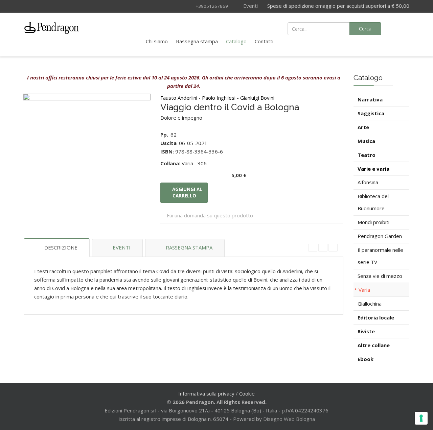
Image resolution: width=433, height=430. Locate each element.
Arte (363, 127)
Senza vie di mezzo (380, 275)
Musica (366, 141)
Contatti (264, 41)
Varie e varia (373, 168)
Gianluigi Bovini (257, 97)
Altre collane (374, 345)
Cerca (365, 28)
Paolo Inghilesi (219, 97)
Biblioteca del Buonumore (373, 202)
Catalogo (236, 41)
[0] (400, 28)
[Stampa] (322, 248)
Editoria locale (376, 317)
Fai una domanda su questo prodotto (210, 215)
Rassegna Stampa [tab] (189, 247)
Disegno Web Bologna (289, 418)
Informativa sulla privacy (206, 393)
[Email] (333, 248)
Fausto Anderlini (179, 97)
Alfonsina (368, 182)
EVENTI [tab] (122, 247)
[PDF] (312, 248)
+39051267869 (212, 6)
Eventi (250, 5)
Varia (364, 289)
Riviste (366, 331)
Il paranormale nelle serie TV (380, 255)
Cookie (247, 393)
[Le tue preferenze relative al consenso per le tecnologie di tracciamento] (421, 418)
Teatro (366, 154)
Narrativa (370, 99)
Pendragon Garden (380, 236)
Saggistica (371, 113)
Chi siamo (157, 41)
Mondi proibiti (373, 222)
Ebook (365, 359)
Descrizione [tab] (60, 247)
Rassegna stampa (197, 41)
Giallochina (370, 303)
